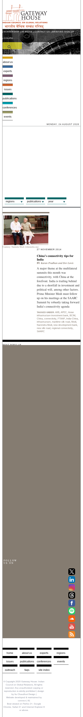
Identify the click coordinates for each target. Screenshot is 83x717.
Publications (8, 98)
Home (10, 653)
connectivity (50, 318)
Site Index (44, 669)
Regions (7, 80)
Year (50, 201)
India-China (72, 318)
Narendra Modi (44, 325)
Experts (7, 71)
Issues (7, 89)
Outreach (10, 669)
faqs (26, 669)
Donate (8, 38)
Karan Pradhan (49, 263)
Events (7, 116)
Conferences (8, 107)
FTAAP (61, 318)
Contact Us (42, 32)
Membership (11, 32)
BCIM (72, 315)
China (40, 318)
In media (26, 32)
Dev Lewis (68, 263)
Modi (73, 321)
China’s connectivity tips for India (55, 257)
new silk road (43, 328)
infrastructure (44, 321)
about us (27, 653)
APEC (64, 312)
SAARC (41, 331)
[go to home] (25, 27)
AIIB (57, 312)
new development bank (65, 325)
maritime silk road (61, 321)
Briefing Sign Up (63, 32)
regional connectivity (62, 328)
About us (8, 62)
